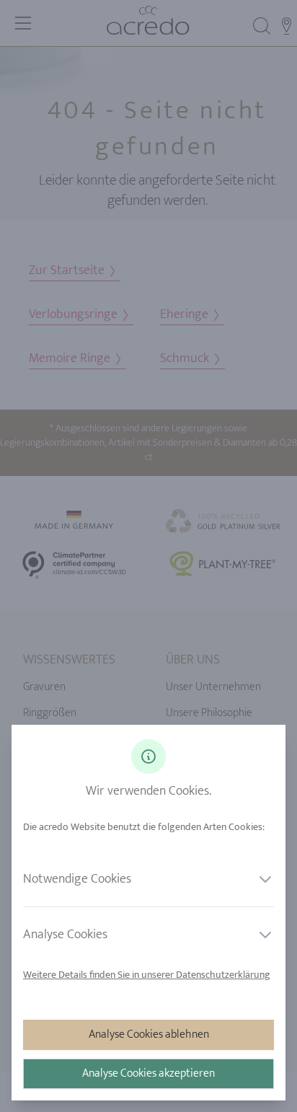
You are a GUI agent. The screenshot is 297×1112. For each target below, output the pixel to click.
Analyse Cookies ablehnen (149, 1034)
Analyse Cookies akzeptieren (148, 1073)
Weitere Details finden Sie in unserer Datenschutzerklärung (146, 974)
